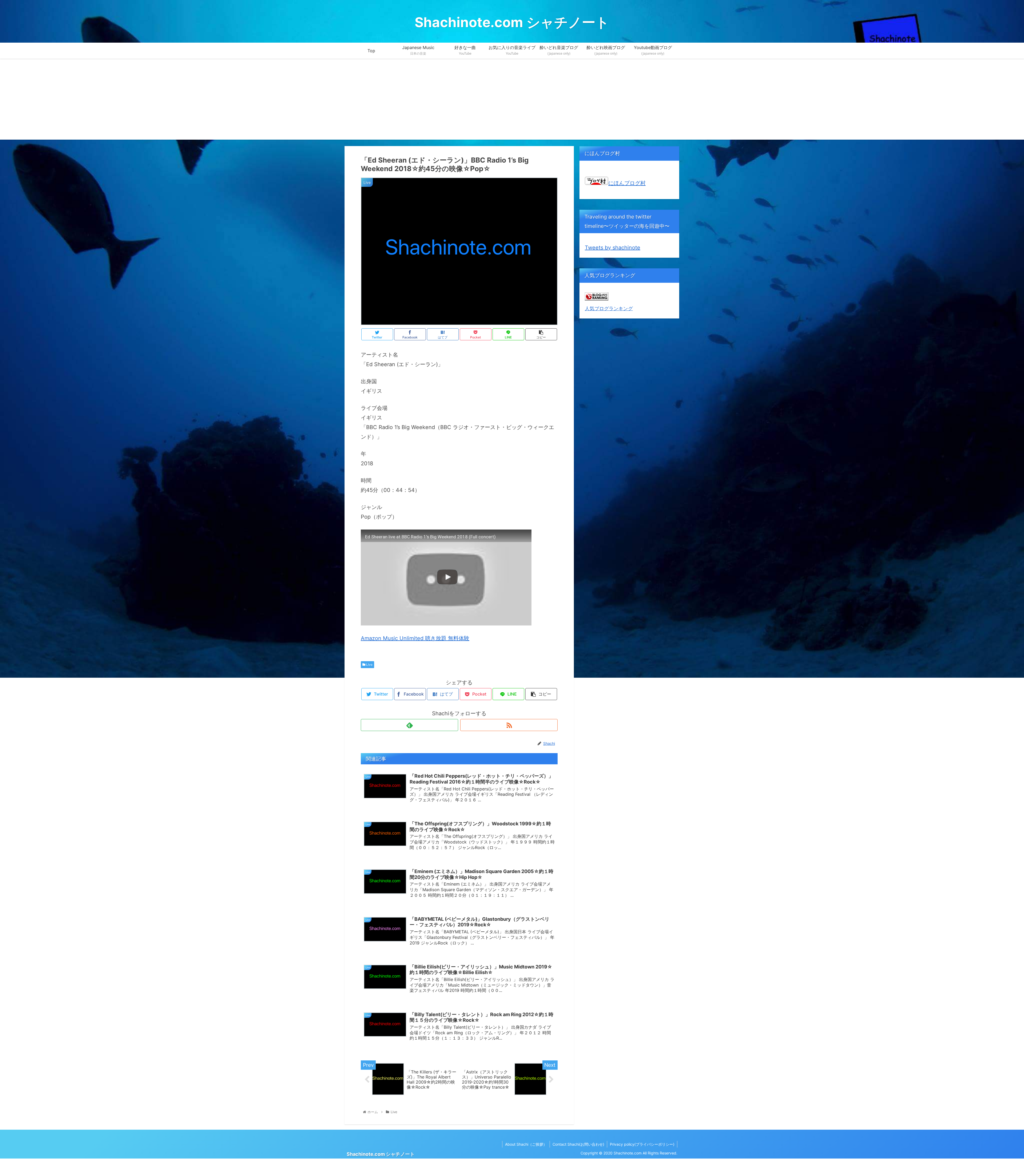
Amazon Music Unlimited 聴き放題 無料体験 (415, 638)
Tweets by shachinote (612, 247)
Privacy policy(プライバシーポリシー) (642, 1144)
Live (369, 665)
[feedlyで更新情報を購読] (409, 725)
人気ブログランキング (609, 308)
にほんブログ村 (627, 183)
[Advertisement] (512, 102)
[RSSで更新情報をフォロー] (509, 725)
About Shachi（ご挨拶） (526, 1144)
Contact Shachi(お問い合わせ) (578, 1144)
